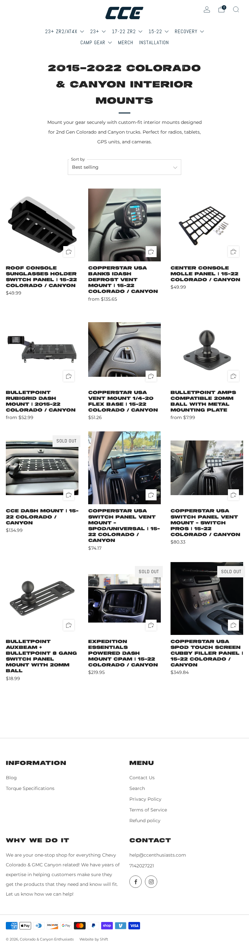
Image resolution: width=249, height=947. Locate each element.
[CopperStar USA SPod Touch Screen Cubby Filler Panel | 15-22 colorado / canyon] (207, 598)
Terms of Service (148, 810)
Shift (104, 939)
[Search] (236, 9)
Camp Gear (93, 42)
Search (137, 788)
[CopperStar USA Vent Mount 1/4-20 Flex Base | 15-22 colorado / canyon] (124, 349)
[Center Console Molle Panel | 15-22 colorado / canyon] (207, 225)
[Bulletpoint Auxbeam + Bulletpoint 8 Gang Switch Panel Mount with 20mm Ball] (42, 598)
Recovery (187, 31)
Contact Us (142, 778)
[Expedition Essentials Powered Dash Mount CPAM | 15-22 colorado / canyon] (124, 598)
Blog (11, 778)
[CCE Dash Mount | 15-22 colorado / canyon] (42, 467)
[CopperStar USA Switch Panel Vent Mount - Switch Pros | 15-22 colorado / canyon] (207, 467)
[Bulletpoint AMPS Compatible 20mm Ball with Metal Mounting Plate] (207, 349)
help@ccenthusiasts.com (157, 855)
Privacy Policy (145, 799)
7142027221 (141, 866)
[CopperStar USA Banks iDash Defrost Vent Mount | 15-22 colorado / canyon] (124, 225)
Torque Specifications (30, 788)
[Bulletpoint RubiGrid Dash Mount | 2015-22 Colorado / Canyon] (42, 349)
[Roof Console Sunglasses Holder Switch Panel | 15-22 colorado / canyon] (42, 225)
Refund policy (144, 820)
